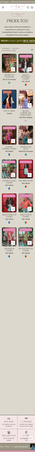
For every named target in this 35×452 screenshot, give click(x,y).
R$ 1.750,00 (26, 81)
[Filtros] (32, 50)
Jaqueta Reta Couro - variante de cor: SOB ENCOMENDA (26, 222)
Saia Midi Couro (26, 181)
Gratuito (9, 113)
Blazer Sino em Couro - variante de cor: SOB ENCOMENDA (26, 256)
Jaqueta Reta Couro (26, 216)
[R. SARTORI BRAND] (17, 7)
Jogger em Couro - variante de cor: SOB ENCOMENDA (9, 256)
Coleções (15, 48)
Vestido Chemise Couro (9, 148)
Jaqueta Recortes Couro (25, 77)
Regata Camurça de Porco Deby (25, 113)
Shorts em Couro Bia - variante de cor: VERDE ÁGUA (9, 82)
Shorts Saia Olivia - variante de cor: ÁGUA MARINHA (26, 154)
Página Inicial (6, 48)
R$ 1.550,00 (26, 253)
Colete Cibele (9, 111)
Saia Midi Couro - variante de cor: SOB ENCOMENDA (26, 186)
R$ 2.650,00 (9, 151)
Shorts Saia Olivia (25, 148)
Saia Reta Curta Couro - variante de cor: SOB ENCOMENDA (9, 188)
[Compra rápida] (13, 69)
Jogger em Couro (9, 250)
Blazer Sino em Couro (26, 250)
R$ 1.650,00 (26, 183)
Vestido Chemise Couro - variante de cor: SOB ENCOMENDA (9, 154)
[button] (27, 7)
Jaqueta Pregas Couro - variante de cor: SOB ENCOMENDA (9, 222)
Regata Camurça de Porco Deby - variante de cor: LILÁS (26, 120)
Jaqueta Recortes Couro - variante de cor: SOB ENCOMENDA (26, 84)
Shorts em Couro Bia (9, 76)
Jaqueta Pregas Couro (9, 216)
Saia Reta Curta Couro (9, 182)
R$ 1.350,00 (9, 185)
